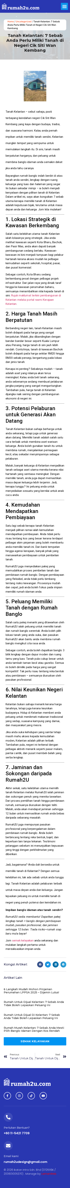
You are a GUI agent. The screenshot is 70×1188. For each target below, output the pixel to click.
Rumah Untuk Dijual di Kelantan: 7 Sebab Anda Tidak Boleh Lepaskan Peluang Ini (32, 1016)
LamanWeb (48, 1174)
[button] (64, 6)
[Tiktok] (31, 1095)
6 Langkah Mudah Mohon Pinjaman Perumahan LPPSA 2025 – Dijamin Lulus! (31, 991)
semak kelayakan (23, 940)
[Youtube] (43, 1095)
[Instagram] (19, 1095)
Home (10, 21)
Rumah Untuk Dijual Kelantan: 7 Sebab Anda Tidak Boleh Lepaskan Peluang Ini (34, 1003)
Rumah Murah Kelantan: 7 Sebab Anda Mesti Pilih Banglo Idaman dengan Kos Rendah (34, 1029)
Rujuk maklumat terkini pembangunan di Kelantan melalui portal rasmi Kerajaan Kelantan (33, 300)
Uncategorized (24, 21)
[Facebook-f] (7, 1095)
